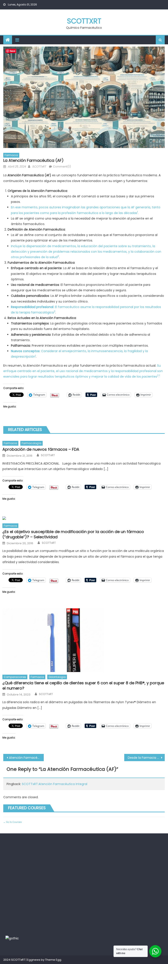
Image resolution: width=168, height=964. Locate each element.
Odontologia (57, 677)
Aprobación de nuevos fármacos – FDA (40, 449)
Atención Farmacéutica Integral (26, 757)
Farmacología (31, 443)
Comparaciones (15, 677)
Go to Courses (13, 822)
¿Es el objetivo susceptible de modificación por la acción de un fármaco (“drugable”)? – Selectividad (73, 534)
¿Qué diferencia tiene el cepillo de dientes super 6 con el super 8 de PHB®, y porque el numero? (83, 685)
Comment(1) (62, 166)
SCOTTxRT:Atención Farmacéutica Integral (54, 784)
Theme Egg (53, 960)
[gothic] (12, 938)
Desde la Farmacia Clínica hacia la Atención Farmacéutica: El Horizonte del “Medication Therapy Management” (146, 757)
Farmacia (11, 155)
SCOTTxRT (84, 21)
